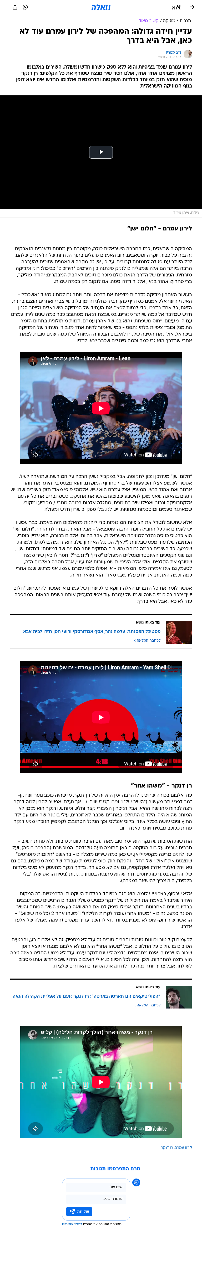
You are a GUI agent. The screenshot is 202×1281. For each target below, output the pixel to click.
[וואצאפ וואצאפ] (25, 7)
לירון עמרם (183, 1148)
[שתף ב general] (15, 7)
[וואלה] (101, 7)
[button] (176, 7)
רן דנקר (167, 1148)
